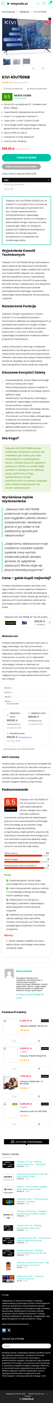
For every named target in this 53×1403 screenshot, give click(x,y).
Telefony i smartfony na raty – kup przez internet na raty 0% (33, 1263)
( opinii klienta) (20, 82)
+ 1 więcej (23, 1052)
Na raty (19, 1267)
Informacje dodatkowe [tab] (14, 184)
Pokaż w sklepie (26, 157)
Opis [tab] (6, 180)
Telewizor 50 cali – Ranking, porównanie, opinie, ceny (29, 1226)
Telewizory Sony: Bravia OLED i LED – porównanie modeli (33, 1175)
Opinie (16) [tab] (9, 189)
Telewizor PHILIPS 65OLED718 (33, 1055)
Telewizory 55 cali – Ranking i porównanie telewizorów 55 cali (31, 1251)
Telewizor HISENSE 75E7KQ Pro (34, 1026)
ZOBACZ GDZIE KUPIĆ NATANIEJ (21, 166)
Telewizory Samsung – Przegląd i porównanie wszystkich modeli (32, 1212)
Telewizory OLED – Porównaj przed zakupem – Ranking (32, 1200)
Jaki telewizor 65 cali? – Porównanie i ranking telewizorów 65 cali (34, 1239)
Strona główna (8, 12)
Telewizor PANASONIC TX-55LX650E (32, 1082)
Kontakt (28, 1396)
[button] (49, 19)
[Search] (38, 3)
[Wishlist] (44, 3)
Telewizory (24, 12)
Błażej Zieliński (24, 971)
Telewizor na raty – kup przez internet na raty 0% (30, 1277)
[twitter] (9, 1330)
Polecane (20, 1166)
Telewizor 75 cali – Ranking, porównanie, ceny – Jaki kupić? (31, 1163)
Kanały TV (20, 1191)
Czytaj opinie (20, 98)
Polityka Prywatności (36, 1394)
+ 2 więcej (23, 1107)
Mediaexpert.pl (25, 737)
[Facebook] (4, 1330)
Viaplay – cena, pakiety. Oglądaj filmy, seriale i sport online (32, 1188)
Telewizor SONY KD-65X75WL (33, 1111)
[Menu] (3, 3)
